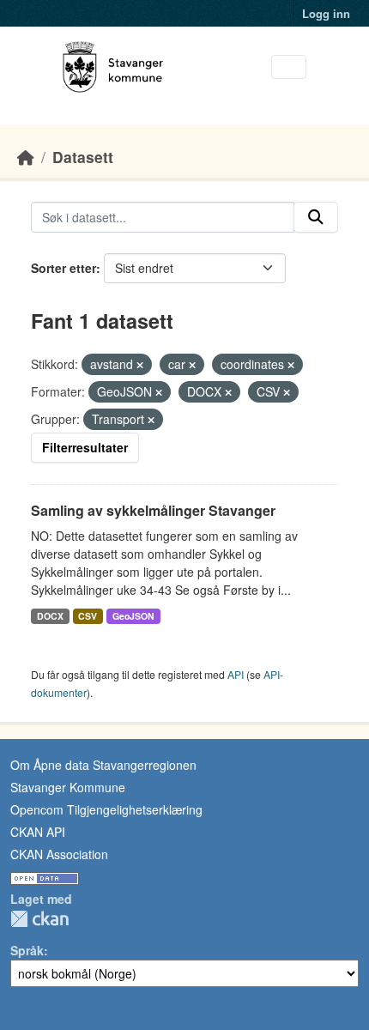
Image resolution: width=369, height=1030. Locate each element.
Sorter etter (63, 267)
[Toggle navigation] (288, 67)
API (235, 674)
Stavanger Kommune (67, 787)
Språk (27, 950)
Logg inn (326, 13)
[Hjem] (25, 156)
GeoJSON (133, 615)
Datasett (82, 156)
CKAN (39, 919)
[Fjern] (139, 365)
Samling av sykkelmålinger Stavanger (153, 510)
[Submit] (315, 217)
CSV (87, 615)
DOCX (50, 615)
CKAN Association (59, 854)
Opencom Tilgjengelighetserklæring (106, 809)
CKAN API (37, 831)
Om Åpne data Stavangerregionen (103, 764)
